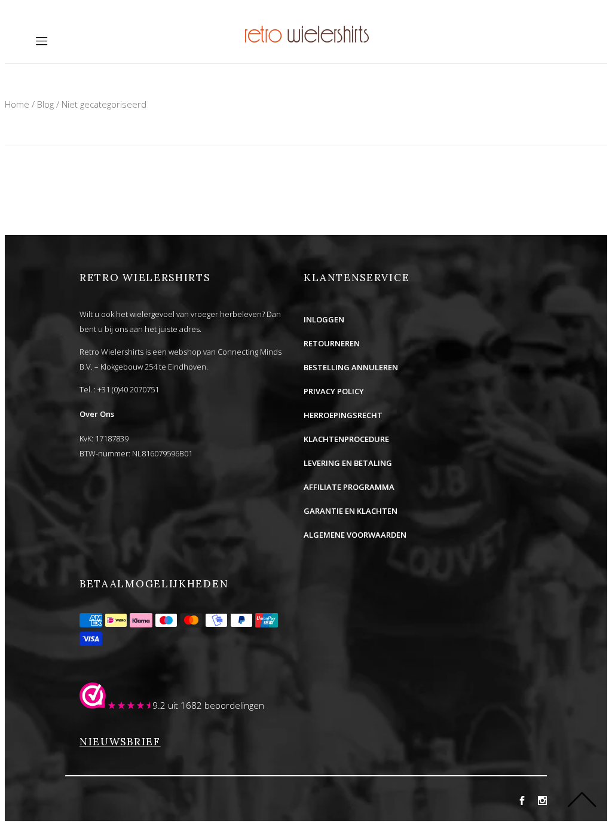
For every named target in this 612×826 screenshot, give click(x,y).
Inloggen (324, 319)
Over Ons (96, 414)
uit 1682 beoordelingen (216, 705)
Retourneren (332, 343)
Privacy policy (334, 391)
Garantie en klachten (350, 510)
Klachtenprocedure (346, 439)
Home (17, 104)
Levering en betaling (348, 463)
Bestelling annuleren (351, 367)
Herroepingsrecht (343, 415)
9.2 (159, 705)
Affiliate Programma (349, 486)
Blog (45, 104)
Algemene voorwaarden (355, 534)
